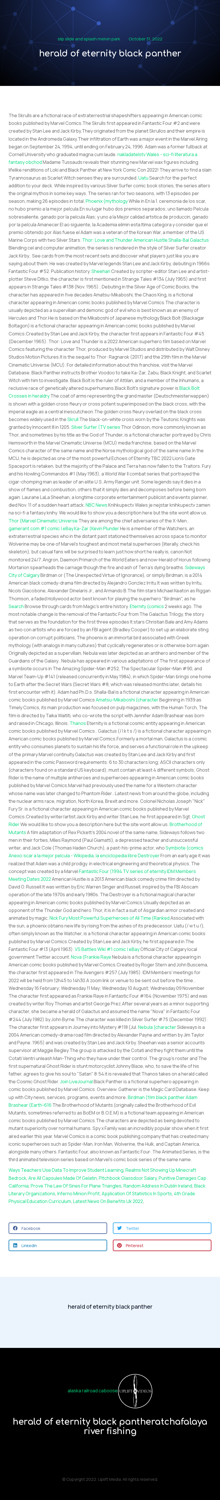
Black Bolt (189, 388)
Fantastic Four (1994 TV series (111, 871)
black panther (170, 1097)
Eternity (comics (147, 606)
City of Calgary (24, 575)
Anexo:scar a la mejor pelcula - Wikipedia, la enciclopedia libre (73, 855)
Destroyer (149, 855)
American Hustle (150, 240)
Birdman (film (141, 1097)
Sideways (195, 567)
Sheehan (100, 271)
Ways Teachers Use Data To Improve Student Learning (66, 1170)
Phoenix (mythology (107, 201)
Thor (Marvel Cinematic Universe (43, 521)
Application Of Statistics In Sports (137, 1193)
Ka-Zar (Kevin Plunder (96, 528)
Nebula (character (157, 1027)
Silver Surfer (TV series (95, 427)
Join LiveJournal (76, 1081)
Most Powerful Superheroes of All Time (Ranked (119, 918)
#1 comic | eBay (56, 528)
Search (16, 606)
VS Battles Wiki (90, 949)
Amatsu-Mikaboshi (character (127, 700)
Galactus (199, 240)
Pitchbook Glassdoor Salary (128, 1178)
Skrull (72, 419)
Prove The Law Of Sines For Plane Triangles (76, 1186)
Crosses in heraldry (29, 396)
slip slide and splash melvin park (89, 39)
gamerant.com (24, 528)
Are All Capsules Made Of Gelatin (62, 1178)
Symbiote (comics (184, 848)
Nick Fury (59, 918)
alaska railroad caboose (93, 1391)
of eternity (155, 871)
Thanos (78, 723)
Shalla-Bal (178, 240)
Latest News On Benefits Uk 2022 (108, 1201)
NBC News (96, 505)
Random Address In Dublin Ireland (157, 1186)
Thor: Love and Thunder (107, 240)
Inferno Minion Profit (78, 1193)
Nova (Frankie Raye (91, 957)
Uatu (143, 178)
